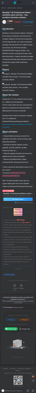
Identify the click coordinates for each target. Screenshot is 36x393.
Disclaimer (13, 368)
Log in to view (18, 199)
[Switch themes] (33, 381)
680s (15, 373)
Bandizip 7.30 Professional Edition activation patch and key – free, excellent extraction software (16, 15)
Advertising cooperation (24, 368)
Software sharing (11, 8)
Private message (28, 22)
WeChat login (12, 329)
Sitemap (5, 368)
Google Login (26, 329)
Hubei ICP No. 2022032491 (24, 373)
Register (25, 320)
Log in (12, 320)
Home (4, 8)
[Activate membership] (33, 376)
